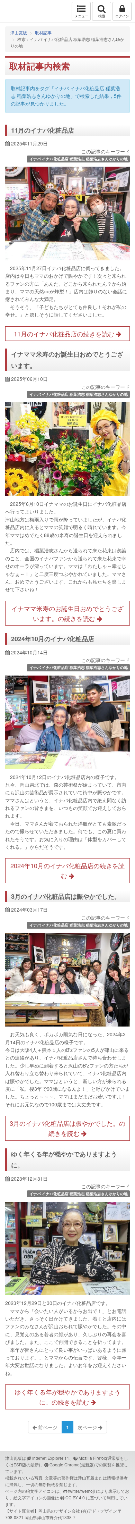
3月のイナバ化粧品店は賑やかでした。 (65, 896)
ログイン (122, 16)
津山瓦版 (19, 11)
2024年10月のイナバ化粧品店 (52, 638)
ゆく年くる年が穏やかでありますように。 (64, 1159)
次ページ (88, 1427)
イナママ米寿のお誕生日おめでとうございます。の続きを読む (67, 613)
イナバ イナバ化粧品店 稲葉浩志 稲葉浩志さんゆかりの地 (78, 158)
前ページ (47, 1427)
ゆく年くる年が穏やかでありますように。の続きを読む (67, 1396)
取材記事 (43, 32)
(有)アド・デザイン (99, 1511)
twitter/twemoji (81, 1491)
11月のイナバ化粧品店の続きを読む (65, 333)
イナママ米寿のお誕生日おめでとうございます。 (67, 360)
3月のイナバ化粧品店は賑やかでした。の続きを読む (67, 1128)
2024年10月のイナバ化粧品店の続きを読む (67, 870)
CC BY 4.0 (75, 1497)
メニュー (81, 16)
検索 (101, 16)
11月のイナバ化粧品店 (42, 130)
